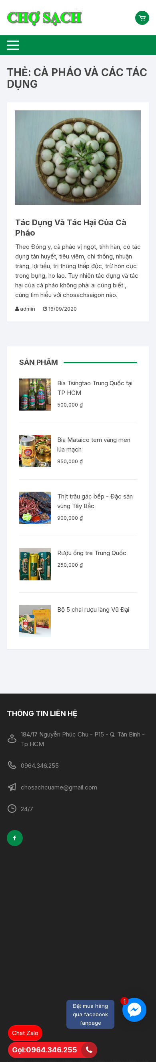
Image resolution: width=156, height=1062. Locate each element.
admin (27, 308)
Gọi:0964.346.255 (44, 1050)
